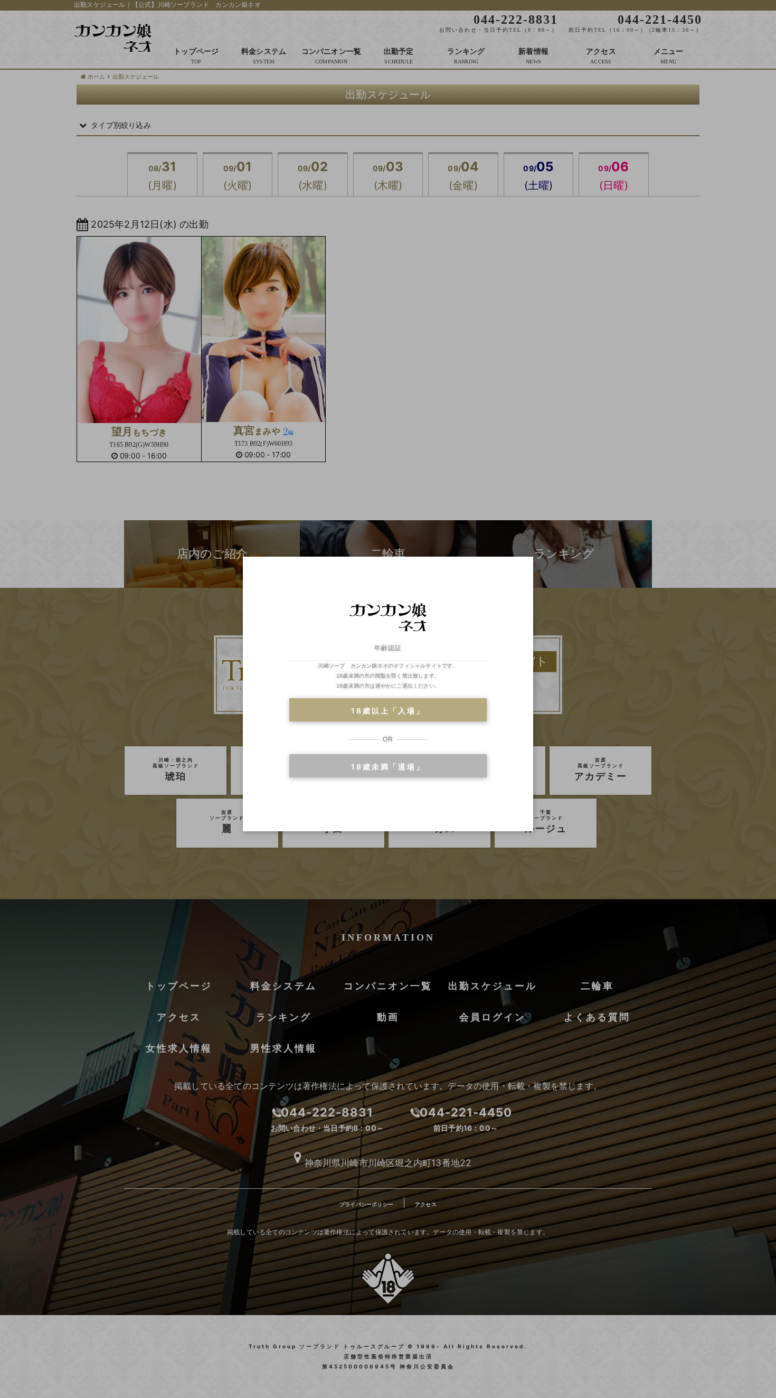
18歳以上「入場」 (387, 710)
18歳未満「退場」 (387, 766)
